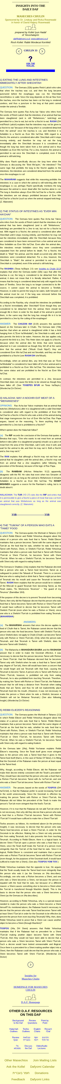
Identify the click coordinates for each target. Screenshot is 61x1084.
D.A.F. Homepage (30, 1002)
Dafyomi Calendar (42, 1066)
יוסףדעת (36, 1038)
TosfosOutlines (26, 1030)
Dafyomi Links (40, 1079)
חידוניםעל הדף (45, 1038)
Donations (42, 1073)
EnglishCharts (37, 1030)
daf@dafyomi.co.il (21, 39)
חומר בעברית (21, 1073)
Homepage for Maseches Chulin (31, 988)
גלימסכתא (17, 1047)
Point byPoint (45, 1021)
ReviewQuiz (15, 1038)
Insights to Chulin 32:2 (49, 269)
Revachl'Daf (48, 1030)
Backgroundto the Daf (18, 1021)
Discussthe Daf (28, 1047)
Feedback (18, 1079)
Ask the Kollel (15, 1066)
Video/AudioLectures (41, 1047)
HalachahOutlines (13, 1030)
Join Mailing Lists (45, 1060)
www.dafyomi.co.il (39, 39)
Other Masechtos (16, 1060)
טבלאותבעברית (26, 1038)
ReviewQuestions (32, 1021)
